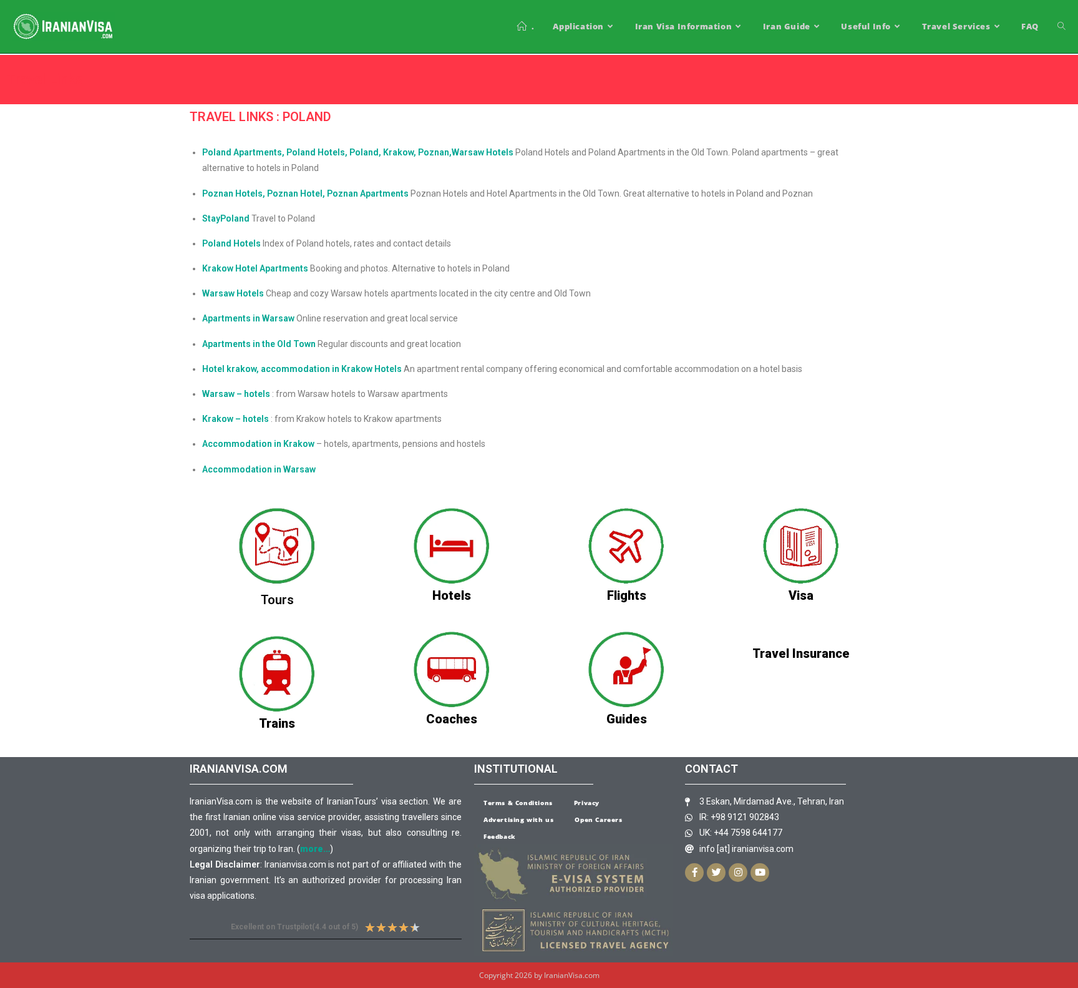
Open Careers (598, 819)
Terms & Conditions (518, 802)
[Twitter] (716, 872)
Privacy (587, 802)
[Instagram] (738, 872)
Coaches (451, 719)
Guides (626, 719)
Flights (626, 595)
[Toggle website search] (1061, 26)
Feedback (499, 836)
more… (315, 849)
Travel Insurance (801, 653)
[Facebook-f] (694, 872)
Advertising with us (518, 819)
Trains (277, 723)
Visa (801, 595)
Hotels (451, 595)
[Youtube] (759, 872)
